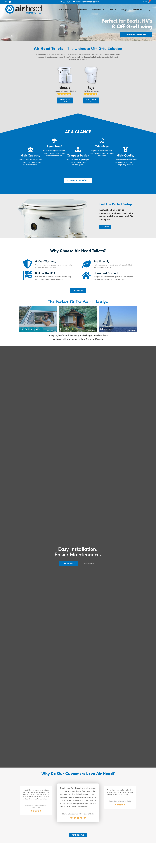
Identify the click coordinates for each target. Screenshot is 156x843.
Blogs (124, 9)
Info (111, 9)
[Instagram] (5, 1)
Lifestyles (96, 9)
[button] (149, 9)
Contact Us (137, 9)
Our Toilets (63, 9)
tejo (91, 88)
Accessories (82, 9)
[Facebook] (9, 1)
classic (64, 88)
